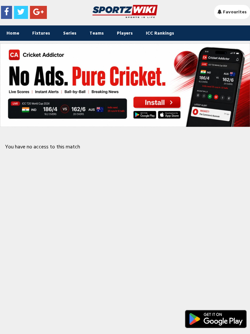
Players (125, 33)
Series (69, 33)
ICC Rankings (160, 33)
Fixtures (41, 33)
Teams (97, 33)
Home (13, 33)
